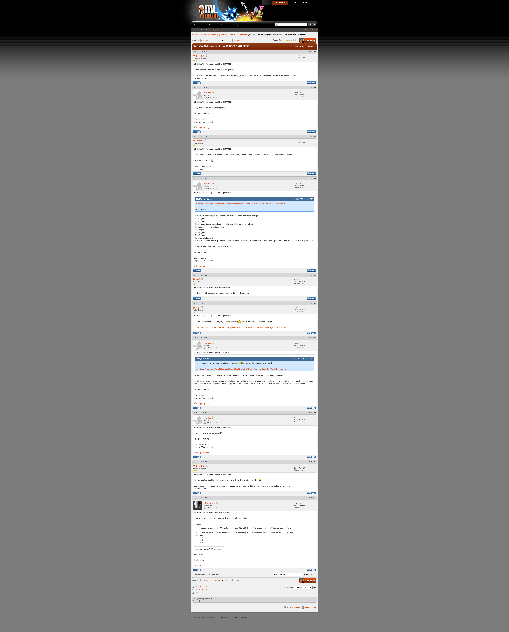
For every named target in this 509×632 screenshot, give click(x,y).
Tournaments (241, 35)
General (232, 35)
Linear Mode (311, 47)
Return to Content (293, 607)
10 (219, 40)
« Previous (204, 40)
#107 (314, 338)
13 (230, 40)
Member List (207, 25)
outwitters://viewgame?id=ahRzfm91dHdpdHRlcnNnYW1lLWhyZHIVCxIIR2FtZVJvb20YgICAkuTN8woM (240, 327)
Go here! (197, 565)
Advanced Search (310, 30)
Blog (236, 25)
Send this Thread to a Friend (205, 590)
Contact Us (224, 618)
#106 (314, 303)
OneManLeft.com (240, 618)
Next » (239, 40)
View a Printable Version (203, 587)
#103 (314, 136)
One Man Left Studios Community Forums (209, 35)
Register (216, 30)
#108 (314, 412)
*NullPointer (199, 56)
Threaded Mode (300, 47)
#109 (314, 461)
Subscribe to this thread (203, 593)
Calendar (220, 25)
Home (196, 25)
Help (229, 25)
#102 (314, 87)
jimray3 (196, 279)
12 (226, 40)
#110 (314, 497)
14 (234, 40)
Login (208, 30)
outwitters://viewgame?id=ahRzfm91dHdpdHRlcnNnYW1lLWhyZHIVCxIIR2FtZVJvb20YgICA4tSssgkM (240, 204)
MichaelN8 (198, 141)
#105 (314, 275)
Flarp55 (207, 93)
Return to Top (310, 607)
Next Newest (213, 574)
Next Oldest (200, 574)
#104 (314, 178)
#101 (314, 51)
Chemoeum (209, 503)
